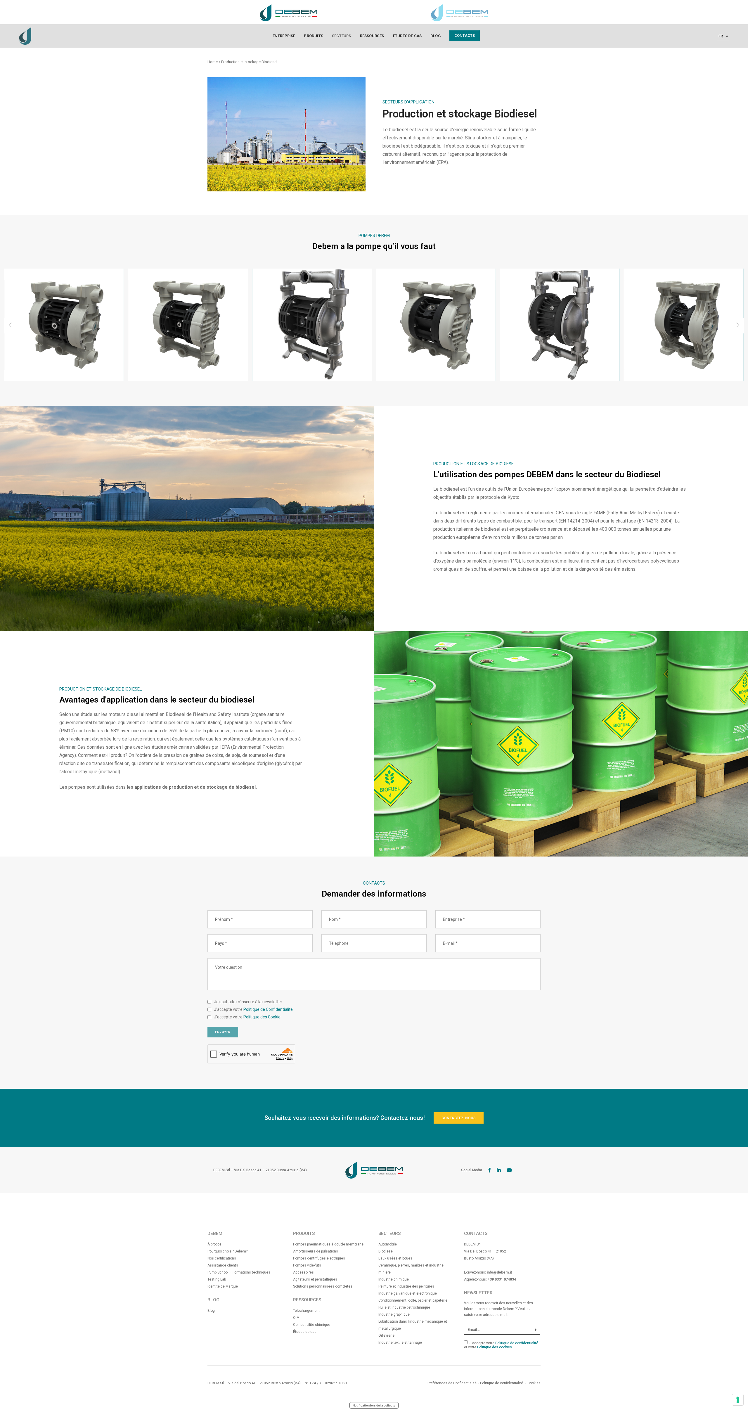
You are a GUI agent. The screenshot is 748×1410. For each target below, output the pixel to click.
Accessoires (303, 1272)
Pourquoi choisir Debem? (227, 1251)
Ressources (372, 36)
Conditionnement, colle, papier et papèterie (412, 1300)
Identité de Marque (222, 1286)
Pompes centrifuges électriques (319, 1258)
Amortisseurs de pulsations (315, 1251)
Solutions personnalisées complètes (322, 1286)
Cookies (534, 1383)
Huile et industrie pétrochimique (404, 1307)
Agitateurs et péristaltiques (315, 1279)
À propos (214, 1244)
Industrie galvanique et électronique (407, 1293)
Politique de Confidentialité (268, 1009)
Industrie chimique (393, 1279)
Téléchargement (306, 1311)
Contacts (464, 35)
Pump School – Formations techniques (238, 1272)
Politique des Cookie (261, 1017)
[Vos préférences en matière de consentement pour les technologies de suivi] (737, 1399)
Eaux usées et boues (395, 1258)
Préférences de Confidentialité (452, 1383)
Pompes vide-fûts (307, 1265)
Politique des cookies (494, 1347)
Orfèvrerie (386, 1335)
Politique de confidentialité (516, 1343)
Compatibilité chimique (311, 1325)
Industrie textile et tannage (400, 1342)
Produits (313, 36)
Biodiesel (386, 1251)
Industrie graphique (394, 1314)
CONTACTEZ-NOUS (458, 1118)
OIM (296, 1318)
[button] (737, 325)
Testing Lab (216, 1279)
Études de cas (407, 36)
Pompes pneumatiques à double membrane (328, 1244)
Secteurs (341, 36)
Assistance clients (222, 1265)
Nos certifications (221, 1258)
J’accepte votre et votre (501, 1345)
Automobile (387, 1244)
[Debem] (25, 35)
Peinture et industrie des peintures (406, 1286)
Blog (435, 36)
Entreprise (284, 36)
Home (212, 62)
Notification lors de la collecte (374, 1405)
